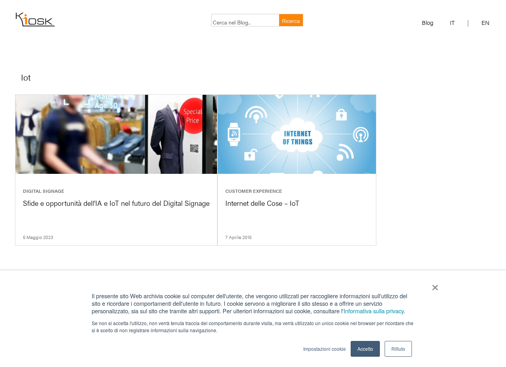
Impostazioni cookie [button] (324, 348)
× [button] (435, 284)
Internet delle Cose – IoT (262, 203)
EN (485, 22)
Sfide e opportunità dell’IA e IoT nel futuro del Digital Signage (116, 203)
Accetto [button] (365, 348)
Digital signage (43, 190)
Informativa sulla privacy (374, 311)
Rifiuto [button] (398, 348)
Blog (427, 22)
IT (452, 22)
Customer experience (253, 190)
